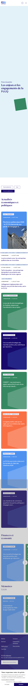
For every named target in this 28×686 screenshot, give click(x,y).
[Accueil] (4, 2)
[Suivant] (25, 562)
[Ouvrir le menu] (26, 3)
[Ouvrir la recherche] (22, 3)
